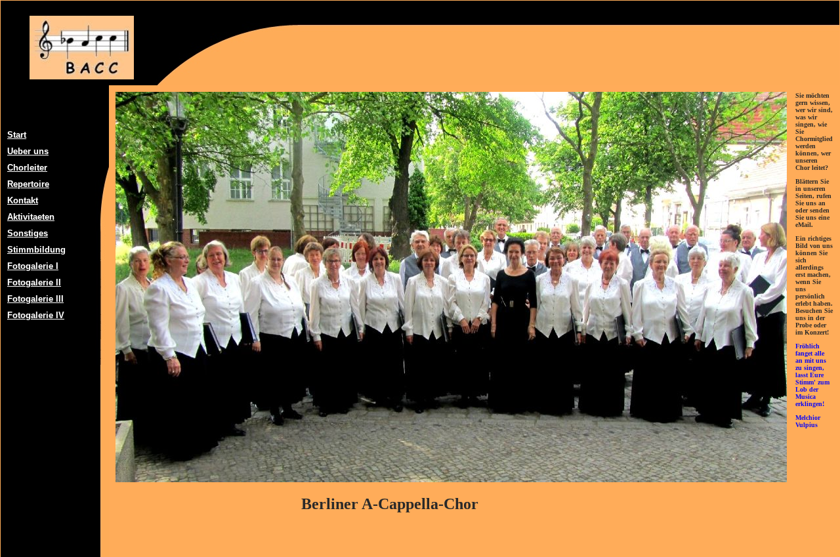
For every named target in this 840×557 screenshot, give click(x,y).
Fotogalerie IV (35, 315)
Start (16, 135)
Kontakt (22, 200)
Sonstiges (27, 233)
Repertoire (28, 184)
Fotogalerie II (34, 282)
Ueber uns (28, 151)
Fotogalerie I (32, 266)
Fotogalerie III (35, 299)
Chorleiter (27, 168)
